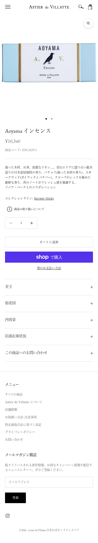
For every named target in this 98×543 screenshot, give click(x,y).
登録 (15, 497)
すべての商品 (14, 394)
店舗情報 (11, 409)
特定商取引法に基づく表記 (23, 424)
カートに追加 (49, 241)
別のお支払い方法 (49, 267)
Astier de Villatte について (23, 401)
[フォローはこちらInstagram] (7, 515)
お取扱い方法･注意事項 (21, 417)
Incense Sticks (44, 198)
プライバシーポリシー (20, 431)
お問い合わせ (14, 439)
